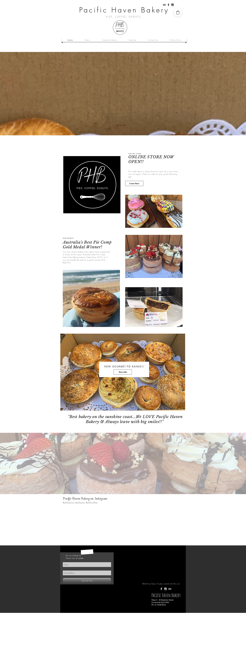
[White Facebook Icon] (161, 589)
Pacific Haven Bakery (124, 10)
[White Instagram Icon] (165, 589)
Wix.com (176, 584)
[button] (87, 40)
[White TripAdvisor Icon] (169, 589)
